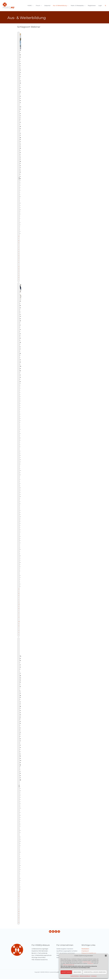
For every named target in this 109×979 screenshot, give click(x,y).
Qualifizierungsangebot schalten (66, 951)
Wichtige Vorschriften (39, 957)
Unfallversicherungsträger (40, 949)
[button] (106, 955)
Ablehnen (77, 972)
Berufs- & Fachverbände (39, 953)
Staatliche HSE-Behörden (40, 951)
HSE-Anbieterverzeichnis (40, 959)
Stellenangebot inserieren (64, 949)
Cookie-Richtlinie (87, 961)
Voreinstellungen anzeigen (95, 972)
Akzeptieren (66, 972)
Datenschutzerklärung (68, 964)
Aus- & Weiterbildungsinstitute (41, 955)
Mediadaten (85, 949)
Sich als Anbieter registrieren (65, 953)
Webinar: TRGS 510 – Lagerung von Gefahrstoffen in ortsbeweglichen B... (20, 721)
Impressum (90, 963)
